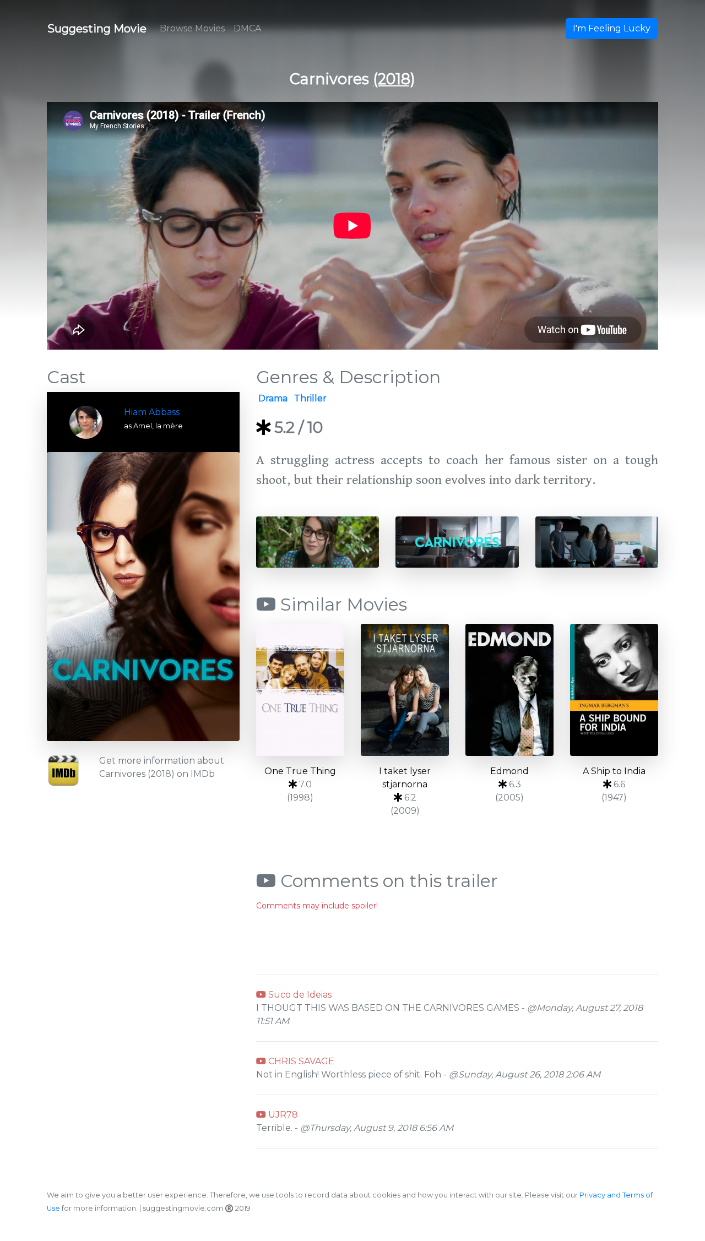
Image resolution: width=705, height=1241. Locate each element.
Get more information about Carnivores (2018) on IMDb (161, 767)
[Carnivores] (143, 596)
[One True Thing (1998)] (300, 690)
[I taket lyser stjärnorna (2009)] (405, 690)
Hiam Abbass (152, 412)
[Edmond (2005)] (509, 690)
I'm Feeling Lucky (611, 28)
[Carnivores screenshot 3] (596, 541)
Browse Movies (192, 28)
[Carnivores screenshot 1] (317, 541)
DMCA (247, 28)
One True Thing (300, 771)
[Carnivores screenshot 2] (456, 541)
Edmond (509, 771)
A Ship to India (614, 771)
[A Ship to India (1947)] (614, 690)
